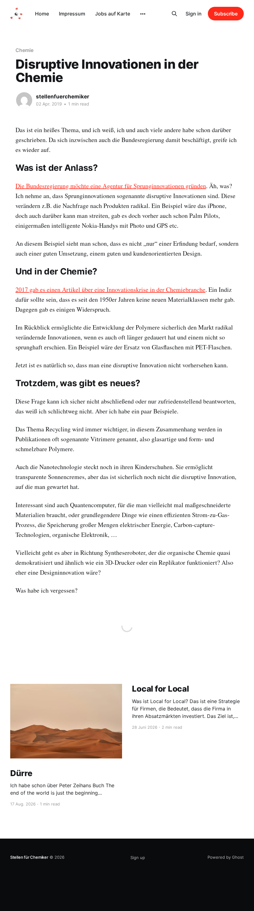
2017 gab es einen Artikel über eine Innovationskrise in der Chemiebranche (110, 289)
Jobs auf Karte (112, 14)
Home (42, 14)
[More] (142, 14)
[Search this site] (174, 14)
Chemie (24, 50)
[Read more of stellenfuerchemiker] (24, 100)
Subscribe (226, 14)
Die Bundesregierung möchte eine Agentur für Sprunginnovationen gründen (110, 186)
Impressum (72, 14)
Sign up (137, 857)
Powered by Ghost (226, 857)
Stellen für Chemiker (29, 857)
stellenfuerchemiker (62, 96)
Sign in (194, 14)
